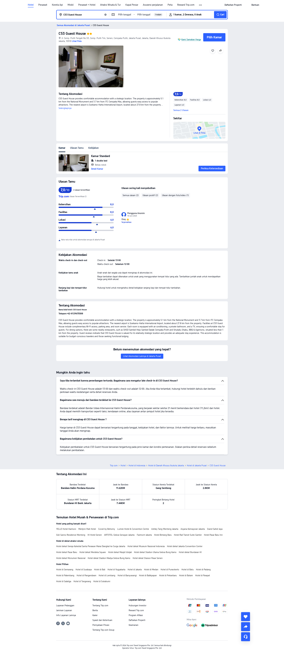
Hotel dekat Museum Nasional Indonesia (146, 546)
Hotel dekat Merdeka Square (92, 552)
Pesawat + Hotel (86, 5)
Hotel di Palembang (65, 575)
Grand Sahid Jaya (214, 529)
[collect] (245, 616)
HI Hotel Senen (95, 535)
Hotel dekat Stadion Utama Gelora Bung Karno (155, 552)
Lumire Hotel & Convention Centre (133, 529)
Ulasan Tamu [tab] (77, 147)
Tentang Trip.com (100, 605)
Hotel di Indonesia (137, 465)
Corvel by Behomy (106, 529)
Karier (94, 615)
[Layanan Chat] (245, 636)
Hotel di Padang (203, 569)
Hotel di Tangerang (82, 581)
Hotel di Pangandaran (86, 575)
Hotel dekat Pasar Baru (66, 552)
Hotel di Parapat (202, 575)
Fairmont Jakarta (144, 535)
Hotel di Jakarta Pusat (197, 465)
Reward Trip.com (185, 5)
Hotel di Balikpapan (148, 575)
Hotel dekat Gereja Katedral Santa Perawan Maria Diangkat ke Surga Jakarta (90, 546)
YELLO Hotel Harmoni (66, 529)
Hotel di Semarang (64, 569)
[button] (200, 5)
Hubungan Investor (137, 605)
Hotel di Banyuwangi (127, 575)
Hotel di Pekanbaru (168, 575)
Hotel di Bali (99, 569)
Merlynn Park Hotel (87, 529)
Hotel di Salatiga (63, 581)
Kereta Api (57, 5)
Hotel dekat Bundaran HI (190, 552)
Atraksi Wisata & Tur (110, 5)
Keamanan (133, 625)
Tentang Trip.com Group (103, 630)
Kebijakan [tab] (93, 147)
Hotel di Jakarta (135, 569)
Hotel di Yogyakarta (116, 569)
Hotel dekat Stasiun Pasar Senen (148, 558)
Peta (170, 5)
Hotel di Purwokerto (170, 569)
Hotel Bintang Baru (163, 535)
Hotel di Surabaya (84, 569)
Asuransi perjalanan (153, 5)
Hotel (31, 5)
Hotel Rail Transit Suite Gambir (188, 535)
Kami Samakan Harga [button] (191, 39)
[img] (91, 66)
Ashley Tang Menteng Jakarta (164, 529)
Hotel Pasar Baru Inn (213, 535)
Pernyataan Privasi (100, 625)
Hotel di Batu (187, 569)
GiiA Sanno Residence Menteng (70, 535)
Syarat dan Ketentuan (102, 620)
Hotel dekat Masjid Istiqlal (120, 552)
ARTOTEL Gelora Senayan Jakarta (119, 535)
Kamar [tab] (62, 147)
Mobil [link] (71, 5)
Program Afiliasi (136, 615)
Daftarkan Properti (137, 620)
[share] (245, 626)
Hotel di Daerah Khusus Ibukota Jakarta (166, 465)
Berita (95, 610)
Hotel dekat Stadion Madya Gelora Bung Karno (109, 558)
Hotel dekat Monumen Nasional (70, 558)
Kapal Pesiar (131, 5)
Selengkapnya (65, 108)
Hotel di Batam (186, 575)
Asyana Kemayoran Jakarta (193, 529)
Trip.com (114, 465)
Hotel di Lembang (107, 575)
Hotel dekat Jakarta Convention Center (184, 546)
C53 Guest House (72, 33)
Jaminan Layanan (64, 610)
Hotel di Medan (151, 569)
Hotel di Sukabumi (101, 581)
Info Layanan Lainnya (66, 615)
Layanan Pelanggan (65, 605)
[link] (233, 4)
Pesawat (42, 5)
